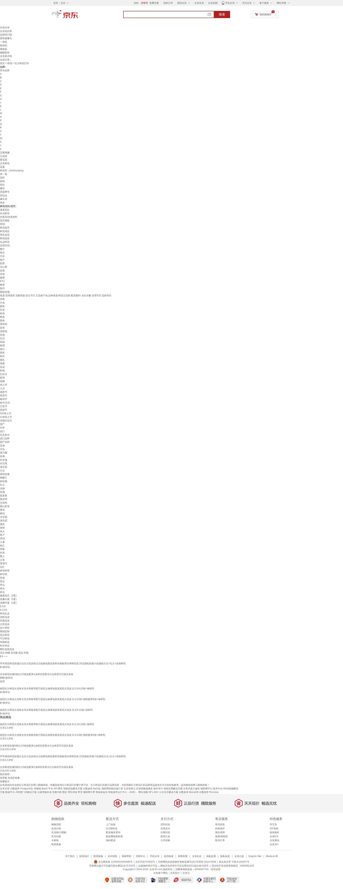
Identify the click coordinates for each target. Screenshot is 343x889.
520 (2, 567)
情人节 (3, 384)
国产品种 (5, 442)
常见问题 (56, 836)
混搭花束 (5, 617)
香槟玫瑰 (5, 474)
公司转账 (165, 840)
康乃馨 (3, 452)
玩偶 (2, 492)
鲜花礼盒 (5, 613)
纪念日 (3, 374)
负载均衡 (57, 792)
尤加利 (3, 502)
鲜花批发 (5, 238)
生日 (2, 338)
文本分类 (5, 788)
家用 (2, 377)
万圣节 (3, 406)
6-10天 (3, 610)
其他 (2, 334)
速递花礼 (5, 209)
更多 (2, 202)
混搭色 (3, 331)
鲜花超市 (5, 227)
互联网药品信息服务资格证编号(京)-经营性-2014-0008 (187, 861)
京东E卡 (274, 836)
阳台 (2, 252)
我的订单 (168, 3)
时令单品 (5, 645)
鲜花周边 (5, 231)
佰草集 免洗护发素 (10, 777)
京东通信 (274, 840)
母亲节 (3, 395)
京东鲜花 (5, 163)
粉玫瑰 (3, 481)
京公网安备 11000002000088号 (115, 861)
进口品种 (5, 438)
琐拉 (2, 184)
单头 (2, 585)
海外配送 (111, 840)
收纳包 (3, 45)
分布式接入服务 (191, 788)
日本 (2, 427)
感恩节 (3, 392)
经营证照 (215, 869)
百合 (2, 470)
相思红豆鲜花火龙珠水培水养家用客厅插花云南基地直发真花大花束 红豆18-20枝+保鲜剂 (47, 688)
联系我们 (84, 856)
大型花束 (5, 624)
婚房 (2, 277)
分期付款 (165, 832)
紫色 (2, 306)
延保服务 (274, 832)
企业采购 (213, 3)
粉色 (2, 313)
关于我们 (70, 856)
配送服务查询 (113, 832)
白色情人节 (6, 417)
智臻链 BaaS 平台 (43, 788)
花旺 (2, 177)
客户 (2, 535)
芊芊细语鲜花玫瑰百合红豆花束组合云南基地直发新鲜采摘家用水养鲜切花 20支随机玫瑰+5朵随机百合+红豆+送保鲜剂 (63, 663)
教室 (2, 284)
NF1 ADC (153, 792)
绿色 (2, 299)
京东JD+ (274, 844)
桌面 (2, 270)
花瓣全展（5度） (9, 599)
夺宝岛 (273, 824)
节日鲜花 (5, 638)
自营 (2, 681)
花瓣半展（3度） (9, 602)
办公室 (3, 267)
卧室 (2, 263)
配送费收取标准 (114, 836)
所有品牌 (5, 70)
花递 (2, 167)
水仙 (2, 449)
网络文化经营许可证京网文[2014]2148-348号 (184, 865)
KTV (2, 281)
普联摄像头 (6, 38)
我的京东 (182, 3)
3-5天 (3, 606)
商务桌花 (5, 234)
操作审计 (158, 788)
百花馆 (3, 156)
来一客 (3, 174)
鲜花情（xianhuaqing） (12, 170)
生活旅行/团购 (58, 832)
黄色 (2, 320)
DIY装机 (274, 828)
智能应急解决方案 (72, 788)
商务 (2, 352)
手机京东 (230, 3)
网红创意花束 (7, 649)
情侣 (2, 538)
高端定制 (5, 631)
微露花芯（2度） (9, 595)
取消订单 (220, 840)
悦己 (2, 545)
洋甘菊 (3, 517)
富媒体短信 (102, 792)
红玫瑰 (3, 459)
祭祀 (2, 356)
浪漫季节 (5, 192)
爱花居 (3, 159)
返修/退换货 (221, 836)
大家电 (55, 840)
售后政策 (220, 824)
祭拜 (2, 288)
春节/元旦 (5, 402)
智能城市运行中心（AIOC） (123, 792)
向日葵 (3, 463)
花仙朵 (3, 195)
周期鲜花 (5, 642)
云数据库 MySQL (92, 788)
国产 (2, 424)
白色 (2, 302)
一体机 (3, 41)
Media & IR (272, 856)
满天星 (3, 467)
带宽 (80, 792)
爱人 (2, 556)
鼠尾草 (3, 495)
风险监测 (211, 856)
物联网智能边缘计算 (112, 788)
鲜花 (9, 63)
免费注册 (154, 3)
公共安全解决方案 (168, 792)
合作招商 (112, 856)
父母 (2, 560)
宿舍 (2, 274)
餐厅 (2, 249)
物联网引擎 (89, 792)
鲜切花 (3, 574)
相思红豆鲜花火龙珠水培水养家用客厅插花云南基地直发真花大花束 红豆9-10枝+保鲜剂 (46, 710)
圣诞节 (3, 409)
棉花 (2, 513)
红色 (2, 309)
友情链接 (168, 856)
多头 (2, 592)
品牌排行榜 (6, 34)
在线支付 (165, 828)
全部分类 (5, 27)
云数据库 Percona (208, 792)
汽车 (2, 256)
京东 (78, 16)
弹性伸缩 (72, 792)
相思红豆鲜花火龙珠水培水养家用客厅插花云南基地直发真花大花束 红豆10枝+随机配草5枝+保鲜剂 (52, 699)
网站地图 (143, 792)
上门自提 (111, 824)
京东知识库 (6, 31)
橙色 (2, 317)
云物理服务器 (44, 792)
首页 (2, 63)
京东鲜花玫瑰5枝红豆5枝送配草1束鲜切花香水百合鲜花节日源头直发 (36, 674)
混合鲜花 (5, 635)
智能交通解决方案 (173, 788)
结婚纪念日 (6, 420)
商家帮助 (126, 856)
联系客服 (56, 844)
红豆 (2, 485)
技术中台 (218, 788)
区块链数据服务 (144, 788)
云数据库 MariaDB (188, 792)
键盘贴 (3, 49)
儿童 (2, 542)
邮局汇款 (165, 836)
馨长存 (3, 199)
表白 (2, 349)
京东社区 (197, 856)
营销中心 (140, 856)
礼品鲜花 (5, 242)
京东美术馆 (6, 56)
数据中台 (10, 792)
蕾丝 (2, 510)
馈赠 (2, 381)
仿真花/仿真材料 (8, 217)
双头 (2, 588)
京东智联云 (130, 788)
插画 (2, 181)
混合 (2, 581)
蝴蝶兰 (3, 477)
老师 (2, 527)
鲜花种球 (5, 570)
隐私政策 (225, 856)
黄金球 (3, 499)
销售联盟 (183, 856)
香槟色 (3, 324)
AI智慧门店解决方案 (26, 792)
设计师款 (5, 627)
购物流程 (56, 824)
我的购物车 (266, 14)
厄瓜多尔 (5, 434)
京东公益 (239, 856)
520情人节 (5, 413)
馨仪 (2, 188)
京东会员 (199, 3)
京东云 (186, 873)
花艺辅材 (5, 220)
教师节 (3, 399)
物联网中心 (206, 788)
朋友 (2, 524)
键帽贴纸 (5, 52)
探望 (2, 345)
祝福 (2, 342)
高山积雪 (5, 506)
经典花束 (5, 620)
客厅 (2, 259)
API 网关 (58, 788)
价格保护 (220, 828)
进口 (2, 431)
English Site (255, 856)
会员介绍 (56, 828)
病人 (2, 531)
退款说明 (220, 832)
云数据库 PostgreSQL (21, 788)
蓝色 (2, 327)
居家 (2, 363)
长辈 (2, 552)
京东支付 (175, 873)
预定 (64, 792)
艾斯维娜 (5, 152)
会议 (2, 367)
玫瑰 (2, 456)
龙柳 (2, 488)
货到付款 (165, 824)
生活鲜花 (5, 213)
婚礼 (2, 359)
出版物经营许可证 (147, 865)
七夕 (2, 388)
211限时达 (111, 828)
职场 (2, 370)
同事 (2, 549)
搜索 (222, 14)
